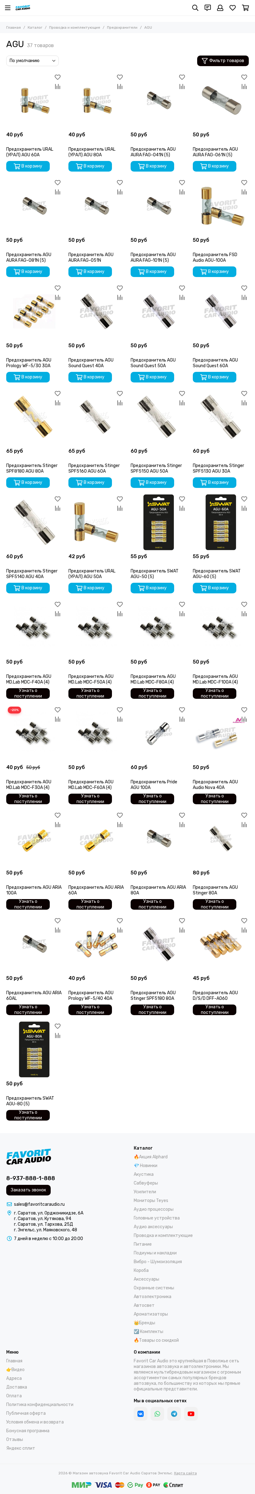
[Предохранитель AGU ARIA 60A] (96, 838)
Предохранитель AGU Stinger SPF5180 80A (153, 995)
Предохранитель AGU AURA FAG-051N (91, 257)
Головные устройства (157, 1218)
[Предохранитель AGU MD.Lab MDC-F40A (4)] (34, 628)
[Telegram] (174, 1414)
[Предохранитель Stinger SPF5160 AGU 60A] (96, 417)
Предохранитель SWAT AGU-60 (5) (217, 573)
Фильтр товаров (226, 60)
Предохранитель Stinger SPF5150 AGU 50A (156, 468)
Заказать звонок (28, 1190)
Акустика (144, 1174)
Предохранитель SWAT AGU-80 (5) (30, 1101)
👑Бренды (144, 1323)
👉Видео (15, 1369)
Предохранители (122, 27)
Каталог (35, 27)
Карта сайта (185, 1473)
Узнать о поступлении (28, 693)
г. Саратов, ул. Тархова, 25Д (43, 1224)
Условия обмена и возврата (35, 1422)
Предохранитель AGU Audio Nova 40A (215, 784)
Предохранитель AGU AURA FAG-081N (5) (28, 257)
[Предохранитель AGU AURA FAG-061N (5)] (221, 100)
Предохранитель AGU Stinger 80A (215, 890)
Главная (13, 27)
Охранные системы (154, 1288)
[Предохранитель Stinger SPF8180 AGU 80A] (34, 417)
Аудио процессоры (154, 1209)
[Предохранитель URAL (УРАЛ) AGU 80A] (96, 100)
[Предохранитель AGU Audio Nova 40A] (221, 733)
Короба (141, 1270)
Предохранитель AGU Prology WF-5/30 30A (28, 363)
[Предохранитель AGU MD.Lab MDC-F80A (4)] (159, 628)
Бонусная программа (27, 1430)
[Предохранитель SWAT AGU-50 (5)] (159, 522)
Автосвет (144, 1305)
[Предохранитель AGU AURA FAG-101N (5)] (159, 206)
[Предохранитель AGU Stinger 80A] (221, 838)
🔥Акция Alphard (151, 1157)
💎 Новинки (145, 1165)
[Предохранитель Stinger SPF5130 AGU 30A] (221, 417)
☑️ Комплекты (148, 1331)
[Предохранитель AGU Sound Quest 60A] (221, 311)
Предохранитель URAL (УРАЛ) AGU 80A (91, 152)
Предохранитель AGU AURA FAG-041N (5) (153, 152)
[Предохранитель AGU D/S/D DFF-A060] (221, 944)
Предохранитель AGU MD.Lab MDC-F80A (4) (153, 679)
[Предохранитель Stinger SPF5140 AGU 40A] (34, 522)
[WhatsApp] (157, 1414)
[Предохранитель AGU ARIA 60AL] (34, 944)
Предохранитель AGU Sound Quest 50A (153, 363)
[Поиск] (195, 8)
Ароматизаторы (151, 1314)
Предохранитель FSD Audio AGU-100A (215, 257)
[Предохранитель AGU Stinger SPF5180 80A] (159, 944)
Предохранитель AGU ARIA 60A (96, 890)
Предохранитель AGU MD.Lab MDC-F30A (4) (28, 784)
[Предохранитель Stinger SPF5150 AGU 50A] (159, 417)
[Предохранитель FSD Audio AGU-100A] (221, 206)
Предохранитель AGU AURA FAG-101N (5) (153, 257)
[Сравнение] (57, 86)
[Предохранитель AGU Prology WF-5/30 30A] (34, 311)
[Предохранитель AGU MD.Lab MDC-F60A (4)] (96, 733)
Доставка (16, 1387)
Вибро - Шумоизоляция (158, 1261)
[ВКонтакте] (140, 1414)
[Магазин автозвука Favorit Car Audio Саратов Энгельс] (23, 8)
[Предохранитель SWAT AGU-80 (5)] (34, 1049)
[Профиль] (220, 8)
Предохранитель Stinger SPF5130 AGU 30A (218, 468)
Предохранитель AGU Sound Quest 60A (215, 363)
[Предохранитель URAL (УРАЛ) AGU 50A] (96, 522)
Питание (143, 1244)
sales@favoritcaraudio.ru (39, 1204)
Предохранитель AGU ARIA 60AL (34, 995)
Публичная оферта (26, 1413)
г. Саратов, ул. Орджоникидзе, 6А (48, 1213)
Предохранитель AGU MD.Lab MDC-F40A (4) (28, 679)
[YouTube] (191, 1414)
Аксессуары (146, 1279)
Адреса (14, 1378)
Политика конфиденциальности (39, 1404)
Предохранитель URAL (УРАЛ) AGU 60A (29, 152)
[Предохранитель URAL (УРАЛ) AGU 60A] (34, 100)
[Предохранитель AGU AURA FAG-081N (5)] (34, 206)
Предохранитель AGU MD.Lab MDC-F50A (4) (91, 679)
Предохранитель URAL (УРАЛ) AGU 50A (91, 573)
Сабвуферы (146, 1183)
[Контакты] (208, 8)
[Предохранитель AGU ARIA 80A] (159, 838)
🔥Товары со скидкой (156, 1340)
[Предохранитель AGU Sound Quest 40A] (96, 311)
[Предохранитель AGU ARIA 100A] (34, 838)
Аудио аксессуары (153, 1226)
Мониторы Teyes (151, 1200)
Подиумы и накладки (155, 1253)
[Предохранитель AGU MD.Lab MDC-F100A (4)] (221, 628)
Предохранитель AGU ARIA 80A (158, 890)
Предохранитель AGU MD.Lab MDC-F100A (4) (215, 679)
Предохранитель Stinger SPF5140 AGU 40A (32, 573)
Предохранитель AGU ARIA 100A (34, 890)
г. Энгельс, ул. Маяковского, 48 (45, 1230)
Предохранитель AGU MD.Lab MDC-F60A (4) (91, 784)
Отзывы (14, 1439)
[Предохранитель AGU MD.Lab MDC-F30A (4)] (34, 733)
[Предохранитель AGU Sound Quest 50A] (159, 311)
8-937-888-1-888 (30, 1178)
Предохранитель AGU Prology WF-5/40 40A (91, 995)
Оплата (14, 1396)
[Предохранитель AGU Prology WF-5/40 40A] (96, 944)
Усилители (145, 1192)
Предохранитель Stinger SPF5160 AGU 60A (94, 468)
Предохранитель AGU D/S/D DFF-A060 (215, 995)
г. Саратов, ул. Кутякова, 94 (42, 1218)
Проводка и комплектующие (74, 27)
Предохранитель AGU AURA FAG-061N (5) (215, 152)
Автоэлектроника (152, 1296)
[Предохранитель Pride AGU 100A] (159, 733)
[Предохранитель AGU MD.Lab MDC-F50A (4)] (96, 628)
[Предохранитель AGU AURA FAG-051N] (96, 206)
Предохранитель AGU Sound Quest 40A (91, 363)
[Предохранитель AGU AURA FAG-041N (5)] (159, 100)
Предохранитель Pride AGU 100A (154, 784)
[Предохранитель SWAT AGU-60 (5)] (221, 522)
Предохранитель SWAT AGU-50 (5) (154, 573)
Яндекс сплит (20, 1448)
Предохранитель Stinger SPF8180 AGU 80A (32, 468)
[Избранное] (57, 77)
